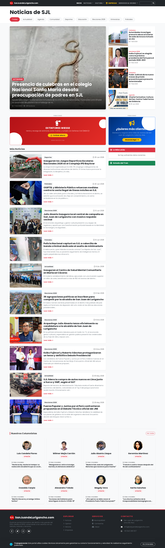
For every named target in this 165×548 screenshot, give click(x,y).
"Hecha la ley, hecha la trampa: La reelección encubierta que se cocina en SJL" (27, 466)
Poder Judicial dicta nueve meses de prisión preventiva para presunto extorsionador (141, 77)
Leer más (48, 175)
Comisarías (99, 523)
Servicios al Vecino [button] (127, 3)
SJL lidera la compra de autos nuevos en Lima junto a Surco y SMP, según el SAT (73, 381)
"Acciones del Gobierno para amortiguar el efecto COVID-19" (62, 500)
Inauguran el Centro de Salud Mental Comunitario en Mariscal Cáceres (72, 271)
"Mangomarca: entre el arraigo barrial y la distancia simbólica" (62, 466)
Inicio (79, 3)
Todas (14, 19)
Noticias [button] (88, 3)
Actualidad (27, 19)
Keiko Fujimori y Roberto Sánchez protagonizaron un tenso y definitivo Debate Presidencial (72, 354)
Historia (68, 527)
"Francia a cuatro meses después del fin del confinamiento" (138, 466)
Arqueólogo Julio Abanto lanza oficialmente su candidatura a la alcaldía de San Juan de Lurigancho (71, 326)
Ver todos (150, 433)
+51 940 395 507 (130, 531)
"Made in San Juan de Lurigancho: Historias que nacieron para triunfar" (101, 466)
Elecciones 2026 (98, 19)
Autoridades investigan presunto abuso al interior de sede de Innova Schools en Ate (141, 35)
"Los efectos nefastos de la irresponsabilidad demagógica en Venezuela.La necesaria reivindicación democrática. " (137, 500)
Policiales (129, 19)
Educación (82, 19)
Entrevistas (115, 19)
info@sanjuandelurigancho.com (136, 527)
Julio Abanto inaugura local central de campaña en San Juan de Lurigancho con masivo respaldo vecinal (73, 217)
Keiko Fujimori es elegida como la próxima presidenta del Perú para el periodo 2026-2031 (141, 56)
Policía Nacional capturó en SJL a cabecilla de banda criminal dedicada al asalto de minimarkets (73, 245)
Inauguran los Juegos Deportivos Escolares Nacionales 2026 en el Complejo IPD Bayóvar (69, 162)
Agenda (41, 19)
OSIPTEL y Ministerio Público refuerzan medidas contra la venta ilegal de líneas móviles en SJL (71, 189)
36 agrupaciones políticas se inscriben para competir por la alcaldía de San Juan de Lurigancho (74, 298)
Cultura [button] (99, 3)
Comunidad (54, 19)
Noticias (68, 520)
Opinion (68, 523)
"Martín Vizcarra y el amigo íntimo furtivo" (26, 500)
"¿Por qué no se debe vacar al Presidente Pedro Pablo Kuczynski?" (100, 500)
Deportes (69, 19)
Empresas (112, 3)
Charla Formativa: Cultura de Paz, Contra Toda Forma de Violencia (141, 99)
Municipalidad (99, 520)
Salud (97, 527)
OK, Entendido (147, 544)
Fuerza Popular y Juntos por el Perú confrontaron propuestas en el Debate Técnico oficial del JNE (72, 407)
